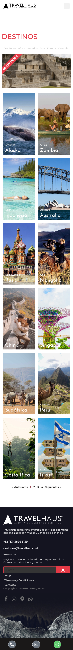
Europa (51, 48)
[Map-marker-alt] (22, 598)
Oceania (63, 48)
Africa (21, 48)
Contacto (10, 584)
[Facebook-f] (5, 598)
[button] (67, 6)
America (32, 48)
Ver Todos (10, 48)
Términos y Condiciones (19, 580)
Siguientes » (53, 487)
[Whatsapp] (30, 598)
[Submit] (63, 569)
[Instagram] (14, 598)
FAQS (7, 575)
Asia (42, 48)
